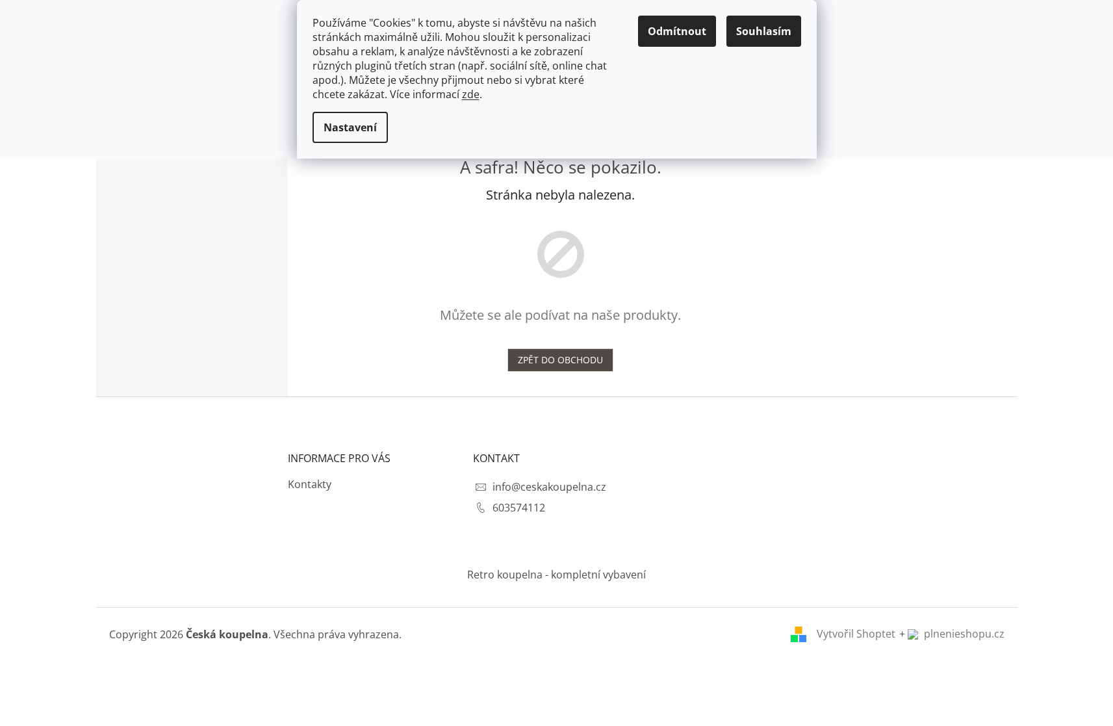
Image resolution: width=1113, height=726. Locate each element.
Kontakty (309, 484)
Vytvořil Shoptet (856, 634)
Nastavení (350, 127)
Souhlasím (763, 31)
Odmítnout (677, 31)
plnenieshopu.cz (962, 634)
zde (471, 94)
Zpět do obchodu (560, 360)
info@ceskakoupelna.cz (549, 487)
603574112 (519, 507)
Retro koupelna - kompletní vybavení (556, 574)
